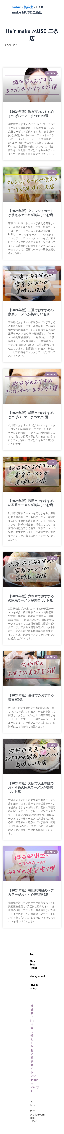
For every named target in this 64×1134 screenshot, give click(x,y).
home (16, 7)
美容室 (28, 7)
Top (32, 954)
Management (37, 976)
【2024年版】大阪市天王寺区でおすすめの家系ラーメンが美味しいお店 (31, 787)
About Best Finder (33, 964)
